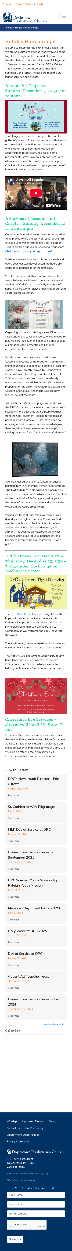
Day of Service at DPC (25, 953)
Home (9, 27)
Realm (40, 4)
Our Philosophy (34, 1128)
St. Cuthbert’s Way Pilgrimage (31, 806)
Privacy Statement (18, 1141)
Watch (29, 4)
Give (19, 4)
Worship (12, 1121)
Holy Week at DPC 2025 (27, 931)
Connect (8, 4)
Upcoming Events (32, 1121)
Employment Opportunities (23, 1135)
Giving (52, 1121)
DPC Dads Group (20, 614)
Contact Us (13, 1128)
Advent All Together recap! (29, 976)
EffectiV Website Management (21, 1180)
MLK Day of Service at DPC (29, 829)
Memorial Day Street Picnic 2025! (34, 908)
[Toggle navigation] (64, 16)
